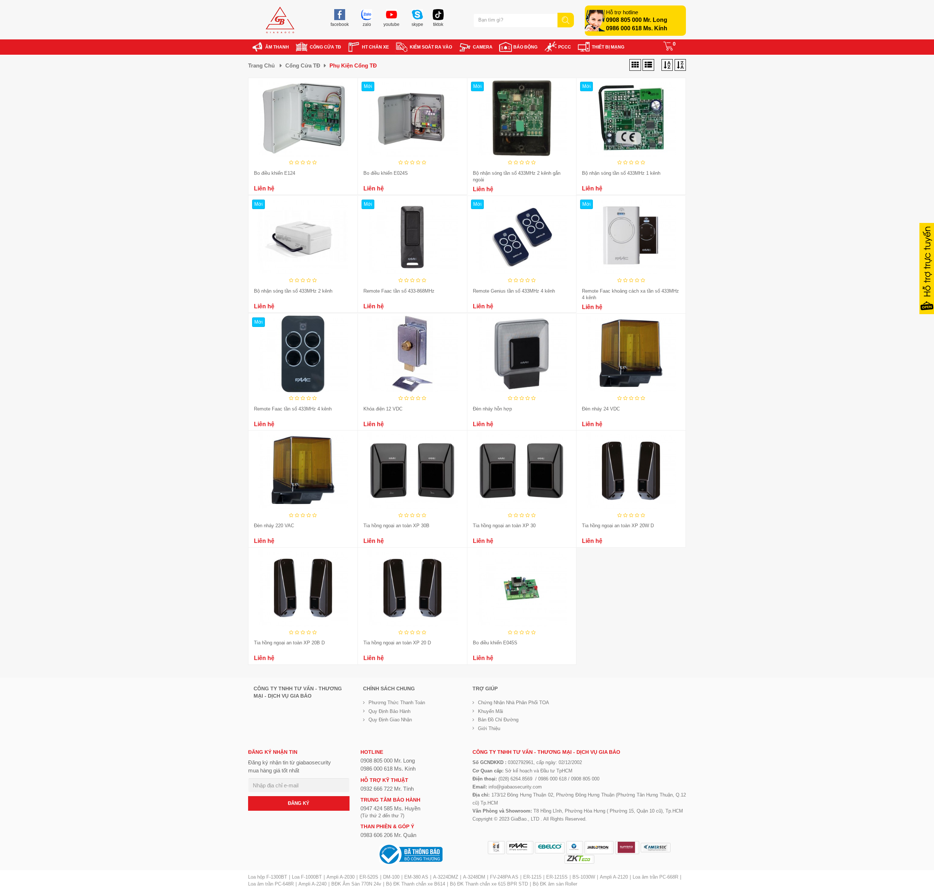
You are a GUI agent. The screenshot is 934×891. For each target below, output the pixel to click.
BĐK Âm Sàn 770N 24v (356, 884)
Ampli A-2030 (341, 877)
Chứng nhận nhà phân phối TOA (513, 702)
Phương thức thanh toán (396, 702)
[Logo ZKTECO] (579, 859)
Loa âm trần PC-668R (655, 877)
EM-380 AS (416, 877)
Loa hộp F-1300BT (267, 877)
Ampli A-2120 (614, 877)
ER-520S (368, 877)
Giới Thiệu (489, 728)
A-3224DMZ (445, 877)
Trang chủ (261, 65)
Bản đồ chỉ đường (498, 719)
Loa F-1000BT (307, 877)
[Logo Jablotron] (599, 847)
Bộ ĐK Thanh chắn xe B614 (415, 884)
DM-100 (391, 877)
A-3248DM (474, 877)
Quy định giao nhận (390, 719)
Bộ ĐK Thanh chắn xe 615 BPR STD (489, 884)
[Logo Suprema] (627, 847)
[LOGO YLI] (574, 847)
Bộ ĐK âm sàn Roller (555, 884)
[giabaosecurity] (280, 20)
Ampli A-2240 (312, 884)
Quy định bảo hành (389, 711)
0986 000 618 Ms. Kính (636, 28)
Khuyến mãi (490, 711)
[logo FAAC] (519, 847)
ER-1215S (557, 877)
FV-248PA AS (504, 877)
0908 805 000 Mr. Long (636, 20)
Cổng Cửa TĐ (302, 65)
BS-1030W (583, 877)
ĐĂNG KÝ (298, 803)
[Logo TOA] (496, 847)
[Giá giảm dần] (667, 65)
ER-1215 (532, 877)
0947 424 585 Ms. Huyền (390, 808)
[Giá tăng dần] (680, 65)
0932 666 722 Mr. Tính (387, 789)
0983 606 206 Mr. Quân (388, 835)
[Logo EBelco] (550, 847)
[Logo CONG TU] (656, 847)
